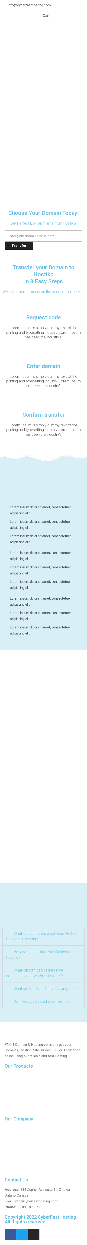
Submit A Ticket (17, 1147)
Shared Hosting (17, 1085)
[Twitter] (22, 1234)
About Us (12, 1130)
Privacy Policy (15, 1155)
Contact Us (13, 1138)
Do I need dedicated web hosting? (41, 1001)
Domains (12, 1077)
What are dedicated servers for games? (46, 988)
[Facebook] (10, 1234)
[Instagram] (33, 1234)
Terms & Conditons (20, 1163)
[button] (43, 936)
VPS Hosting (14, 1094)
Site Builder (13, 1102)
